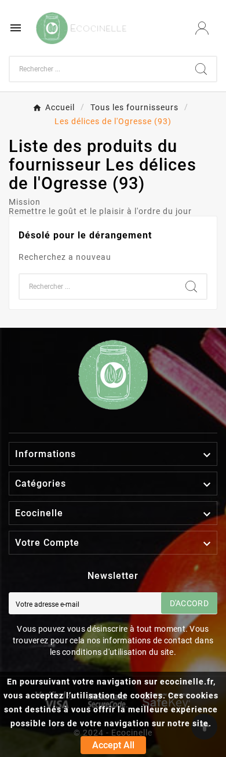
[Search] (201, 69)
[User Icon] (202, 28)
